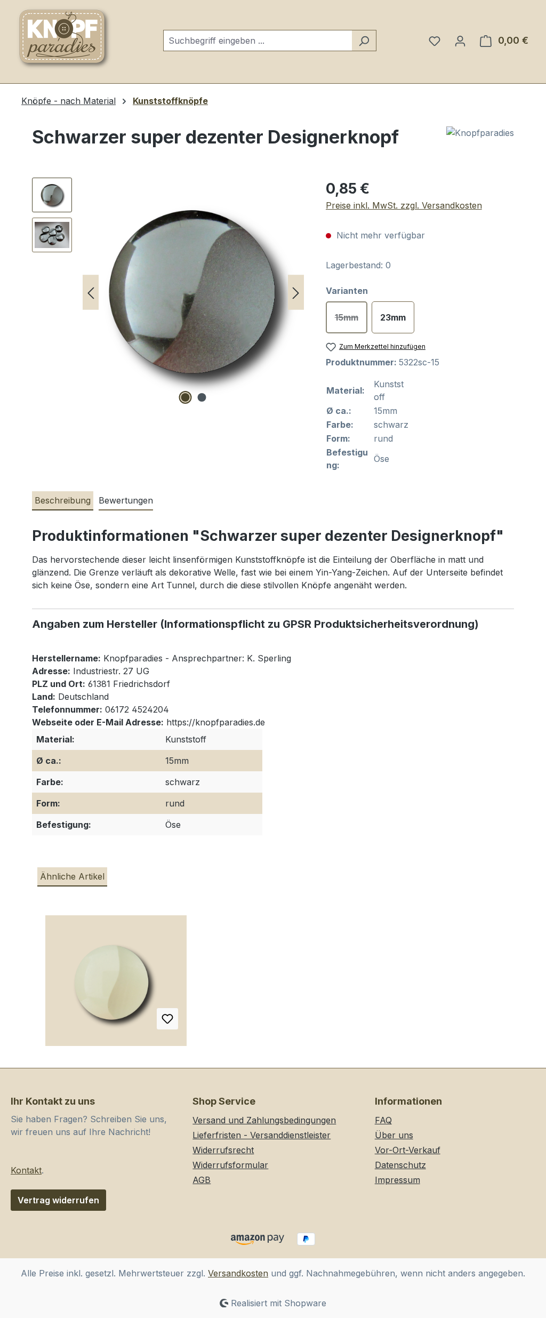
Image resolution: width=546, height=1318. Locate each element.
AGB (201, 1180)
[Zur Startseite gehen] (64, 38)
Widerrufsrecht (223, 1150)
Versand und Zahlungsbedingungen (264, 1120)
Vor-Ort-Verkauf (407, 1150)
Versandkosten (238, 1273)
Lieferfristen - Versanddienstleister (261, 1135)
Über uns (394, 1135)
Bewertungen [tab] (126, 500)
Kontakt (26, 1170)
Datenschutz (400, 1165)
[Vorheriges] (91, 292)
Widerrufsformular (230, 1165)
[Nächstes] (296, 292)
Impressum (397, 1180)
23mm (393, 317)
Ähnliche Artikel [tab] (72, 876)
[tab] (62, 500)
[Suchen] (363, 40)
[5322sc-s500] (193, 292)
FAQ (383, 1120)
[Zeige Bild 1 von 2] (185, 397)
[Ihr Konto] (460, 40)
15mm (351, 320)
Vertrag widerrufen (58, 1200)
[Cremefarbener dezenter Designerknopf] (116, 984)
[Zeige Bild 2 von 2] (201, 397)
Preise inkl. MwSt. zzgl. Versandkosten (404, 205)
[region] (168, 292)
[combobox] (257, 40)
